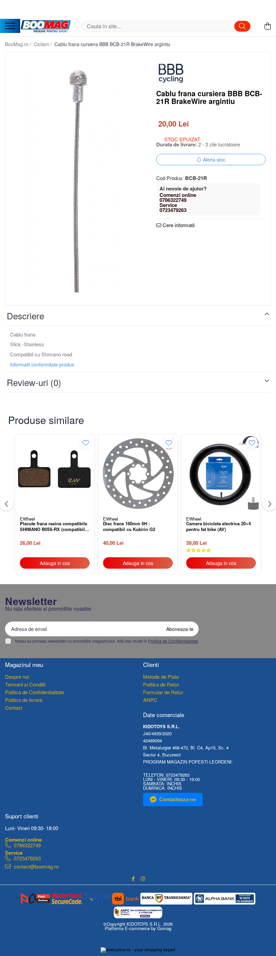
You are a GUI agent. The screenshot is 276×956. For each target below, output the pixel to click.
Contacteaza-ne (177, 799)
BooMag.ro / (19, 44)
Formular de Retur (163, 692)
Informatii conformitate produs (42, 364)
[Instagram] (143, 878)
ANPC (150, 699)
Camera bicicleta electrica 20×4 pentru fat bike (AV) (218, 526)
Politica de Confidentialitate (173, 641)
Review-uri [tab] (34, 382)
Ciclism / (43, 44)
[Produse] (10, 26)
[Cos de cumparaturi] (267, 26)
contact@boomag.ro (35, 866)
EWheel (27, 519)
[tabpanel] (74, 174)
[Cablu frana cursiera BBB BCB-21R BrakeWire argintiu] (74, 174)
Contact (13, 707)
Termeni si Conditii (25, 684)
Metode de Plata (161, 676)
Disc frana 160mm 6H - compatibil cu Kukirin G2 (129, 526)
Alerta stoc (214, 159)
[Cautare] (242, 26)
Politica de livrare (23, 699)
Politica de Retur (161, 684)
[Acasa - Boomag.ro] (45, 26)
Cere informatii (178, 225)
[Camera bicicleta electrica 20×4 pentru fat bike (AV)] (221, 473)
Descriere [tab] (25, 315)
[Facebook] (133, 878)
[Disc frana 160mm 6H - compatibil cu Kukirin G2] (137, 473)
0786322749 (26, 845)
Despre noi (17, 676)
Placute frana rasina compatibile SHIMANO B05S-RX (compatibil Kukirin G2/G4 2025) (53, 527)
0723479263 (26, 858)
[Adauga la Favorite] (86, 443)
